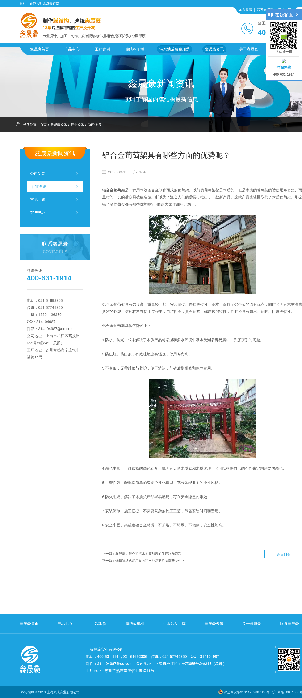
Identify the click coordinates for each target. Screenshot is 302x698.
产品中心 (72, 49)
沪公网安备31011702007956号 (247, 691)
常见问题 (37, 199)
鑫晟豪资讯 (214, 49)
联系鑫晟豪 (265, 9)
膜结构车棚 (134, 49)
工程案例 (102, 49)
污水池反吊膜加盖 (174, 49)
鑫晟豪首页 (39, 49)
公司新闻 (37, 173)
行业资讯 (77, 124)
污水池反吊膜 (174, 623)
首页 (43, 124)
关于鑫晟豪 (248, 49)
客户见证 (37, 212)
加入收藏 (245, 9)
